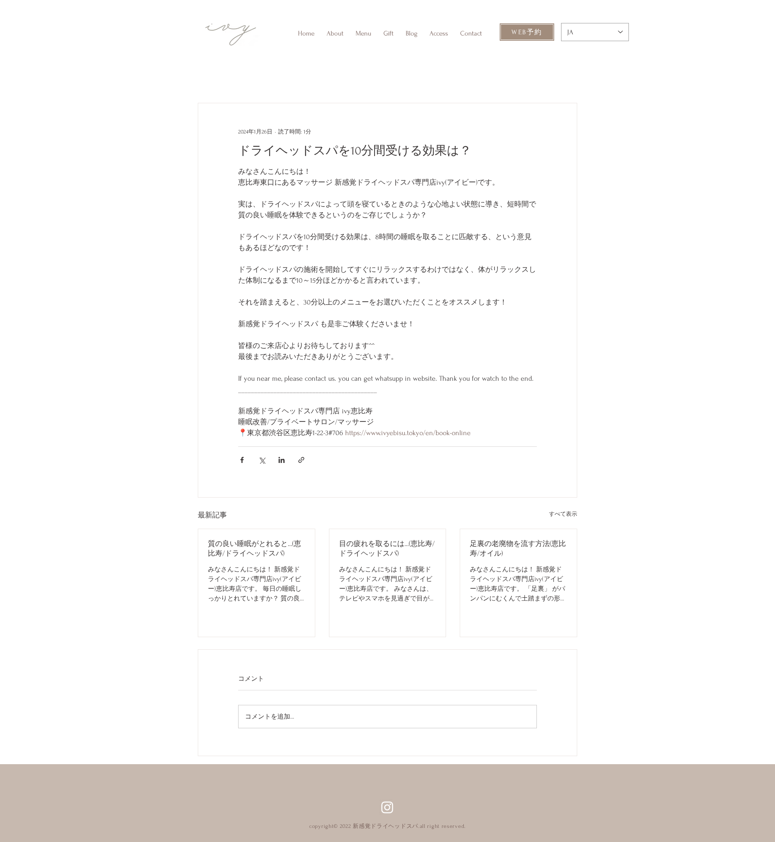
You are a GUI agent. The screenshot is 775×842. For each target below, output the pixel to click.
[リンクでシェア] (301, 460)
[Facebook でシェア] (242, 460)
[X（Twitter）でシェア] (262, 460)
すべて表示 (563, 514)
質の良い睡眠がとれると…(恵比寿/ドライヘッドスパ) (254, 548)
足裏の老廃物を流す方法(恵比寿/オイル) (518, 548)
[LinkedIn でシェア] (281, 460)
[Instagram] (387, 807)
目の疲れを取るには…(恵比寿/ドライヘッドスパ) (387, 548)
